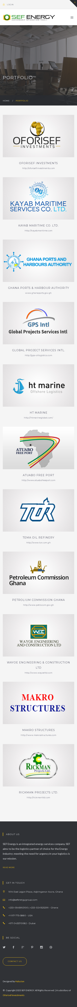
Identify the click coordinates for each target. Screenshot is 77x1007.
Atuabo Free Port (38, 475)
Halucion (19, 981)
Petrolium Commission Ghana (38, 600)
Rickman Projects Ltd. (38, 792)
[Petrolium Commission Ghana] (38, 573)
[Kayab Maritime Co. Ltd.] (38, 198)
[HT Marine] (38, 385)
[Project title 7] (38, 703)
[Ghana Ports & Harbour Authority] (38, 261)
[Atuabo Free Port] (38, 448)
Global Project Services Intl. (38, 350)
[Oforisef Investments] (38, 136)
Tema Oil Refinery (38, 537)
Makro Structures (38, 730)
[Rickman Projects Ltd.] (38, 765)
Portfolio (22, 101)
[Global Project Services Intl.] (38, 323)
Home (6, 101)
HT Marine (38, 412)
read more (9, 867)
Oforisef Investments (38, 163)
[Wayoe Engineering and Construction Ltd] (38, 635)
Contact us (15, 961)
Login (10, 4)
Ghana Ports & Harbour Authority (38, 288)
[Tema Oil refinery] (38, 510)
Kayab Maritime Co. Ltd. (38, 225)
